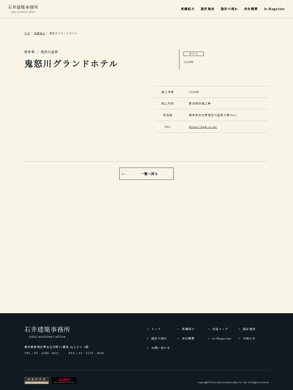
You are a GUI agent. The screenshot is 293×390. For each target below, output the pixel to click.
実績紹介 (188, 9)
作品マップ (220, 329)
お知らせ (249, 338)
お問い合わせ (160, 348)
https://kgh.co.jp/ (203, 127)
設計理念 (208, 9)
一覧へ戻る (149, 173)
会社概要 (251, 9)
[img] (23, 9)
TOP (27, 33)
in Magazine (274, 9)
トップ (156, 329)
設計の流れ (229, 9)
